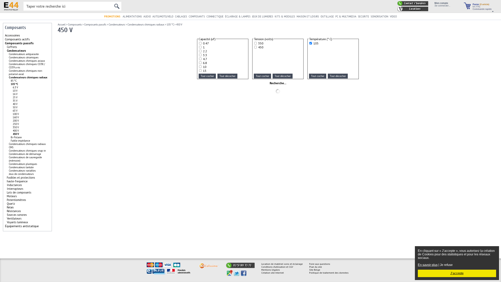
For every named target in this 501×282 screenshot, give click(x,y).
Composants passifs (19, 43)
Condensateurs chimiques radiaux (28, 77)
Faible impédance (20, 140)
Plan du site (315, 266)
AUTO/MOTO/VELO (162, 16)
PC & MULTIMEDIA (345, 16)
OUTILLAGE (327, 16)
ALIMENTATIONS (132, 16)
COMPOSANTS (197, 16)
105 (316, 43)
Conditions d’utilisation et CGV (277, 266)
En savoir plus (428, 265)
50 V (15, 107)
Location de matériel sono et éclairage (282, 263)
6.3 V (15, 87)
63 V (15, 110)
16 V (15, 94)
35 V (15, 100)
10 (204, 67)
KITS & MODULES (285, 16)
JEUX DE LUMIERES (262, 16)
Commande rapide (482, 9)
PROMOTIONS (112, 16)
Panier (481, 4)
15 (204, 71)
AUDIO (147, 16)
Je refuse (446, 265)
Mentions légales (270, 269)
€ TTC (476, 6)
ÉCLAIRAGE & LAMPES (237, 16)
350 (260, 43)
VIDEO (393, 16)
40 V (15, 104)
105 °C (14, 84)
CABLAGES (181, 16)
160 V (16, 117)
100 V (16, 114)
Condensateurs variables (22, 170)
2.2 (205, 51)
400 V (16, 130)
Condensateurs (16, 50)
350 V (16, 127)
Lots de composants (19, 192)
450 (260, 47)
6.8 (205, 63)
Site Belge (314, 269)
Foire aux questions (319, 263)
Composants (75, 24)
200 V (16, 120)
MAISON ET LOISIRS (308, 16)
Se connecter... (442, 5)
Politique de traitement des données (329, 272)
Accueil (62, 24)
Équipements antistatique (22, 226)
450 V (179, 24)
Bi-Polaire (16, 137)
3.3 (205, 55)
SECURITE (363, 16)
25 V (15, 97)
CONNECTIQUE (214, 16)
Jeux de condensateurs (21, 174)
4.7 (205, 59)
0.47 (206, 43)
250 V (16, 124)
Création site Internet (272, 272)
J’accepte (457, 273)
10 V (15, 90)
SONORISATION (379, 16)
